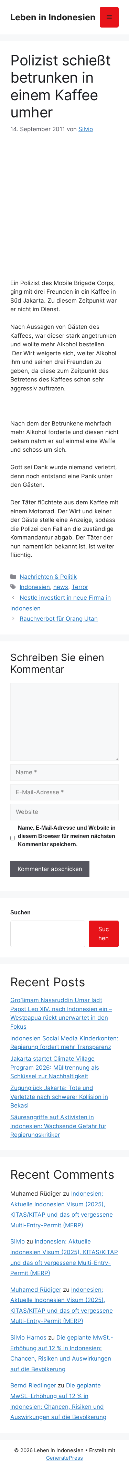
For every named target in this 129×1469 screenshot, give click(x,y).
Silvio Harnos (28, 1337)
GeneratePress (64, 1458)
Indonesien (35, 587)
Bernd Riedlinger (33, 1385)
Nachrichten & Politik (48, 576)
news (60, 587)
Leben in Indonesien (53, 17)
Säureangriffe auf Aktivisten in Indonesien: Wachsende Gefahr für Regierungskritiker (58, 1126)
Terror (80, 587)
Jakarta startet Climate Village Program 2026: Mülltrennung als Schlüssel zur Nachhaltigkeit (54, 1067)
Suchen (20, 912)
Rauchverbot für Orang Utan (59, 618)
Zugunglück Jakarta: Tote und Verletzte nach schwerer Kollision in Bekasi (59, 1096)
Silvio (17, 1241)
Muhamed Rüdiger (35, 1289)
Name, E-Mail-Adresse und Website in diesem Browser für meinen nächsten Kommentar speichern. (67, 836)
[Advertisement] (64, 202)
